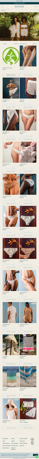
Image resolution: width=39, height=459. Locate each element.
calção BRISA (22, 99)
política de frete (6, 447)
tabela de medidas (23, 443)
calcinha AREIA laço (6, 164)
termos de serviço (14, 445)
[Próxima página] (24, 433)
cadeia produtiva (6, 443)
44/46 (10, 328)
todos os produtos (14, 443)
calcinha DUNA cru (23, 228)
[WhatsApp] (36, 456)
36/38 (4, 200)
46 (12, 200)
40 (6, 200)
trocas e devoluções (7, 445)
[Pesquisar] (37, 10)
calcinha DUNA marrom (24, 260)
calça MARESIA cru (6, 99)
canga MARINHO (23, 356)
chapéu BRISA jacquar (6, 420)
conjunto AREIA (22, 420)
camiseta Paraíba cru (6, 324)
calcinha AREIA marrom (7, 196)
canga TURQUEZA (23, 388)
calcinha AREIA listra (23, 164)
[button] (2, 6)
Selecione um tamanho (11, 107)
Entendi (35, 454)
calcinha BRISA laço (23, 196)
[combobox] (19, 10)
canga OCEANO (5, 388)
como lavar (22, 445)
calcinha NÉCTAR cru (23, 292)
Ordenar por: (16, 43)
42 (8, 200)
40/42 (7, 328)
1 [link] (15, 433)
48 (14, 200)
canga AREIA (5, 356)
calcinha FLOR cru (6, 292)
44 (10, 200)
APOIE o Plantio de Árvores (7, 67)
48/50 (14, 328)
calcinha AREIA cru (23, 132)
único (4, 360)
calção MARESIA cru (6, 132)
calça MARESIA (22, 67)
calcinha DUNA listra (6, 260)
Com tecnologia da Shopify (22, 458)
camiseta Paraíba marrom (24, 324)
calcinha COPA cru (6, 228)
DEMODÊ (16, 458)
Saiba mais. (25, 455)
